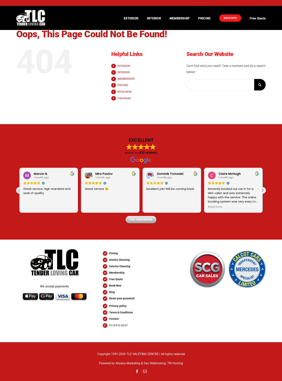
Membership (117, 272)
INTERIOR (123, 72)
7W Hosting (175, 363)
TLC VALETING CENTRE (142, 354)
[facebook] (137, 371)
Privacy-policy (118, 305)
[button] (263, 190)
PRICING (123, 85)
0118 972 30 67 (118, 325)
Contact (114, 318)
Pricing (113, 253)
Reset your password (121, 298)
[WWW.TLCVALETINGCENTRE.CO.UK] (33, 18)
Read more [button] (215, 207)
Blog (112, 292)
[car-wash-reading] (54, 250)
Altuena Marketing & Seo (132, 363)
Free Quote (124, 98)
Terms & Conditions (121, 312)
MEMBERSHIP (126, 78)
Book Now (115, 285)
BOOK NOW (125, 91)
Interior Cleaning (119, 259)
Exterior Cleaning (119, 266)
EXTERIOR (124, 65)
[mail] (145, 371)
